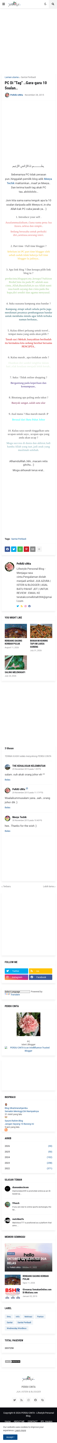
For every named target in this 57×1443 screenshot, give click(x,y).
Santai (10, 1322)
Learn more (20, 1430)
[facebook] (29, 606)
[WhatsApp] (20, 549)
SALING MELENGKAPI (15, 672)
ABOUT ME (19, 1421)
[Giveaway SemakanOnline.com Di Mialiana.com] (13, 1293)
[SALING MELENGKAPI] (16, 662)
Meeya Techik (19, 817)
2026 (28, 1146)
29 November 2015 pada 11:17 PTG (27, 793)
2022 (28, 1168)
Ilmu (9, 1316)
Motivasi (28, 1316)
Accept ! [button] (10, 1437)
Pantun (40, 1316)
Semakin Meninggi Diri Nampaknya (22, 1111)
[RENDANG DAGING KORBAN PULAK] (16, 631)
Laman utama (12, 77)
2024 (28, 1157)
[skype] (42, 1400)
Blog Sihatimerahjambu (16, 1108)
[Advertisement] (28, 40)
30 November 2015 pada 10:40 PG (27, 820)
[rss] (22, 606)
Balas (7, 779)
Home (8, 1421)
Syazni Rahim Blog (14, 1120)
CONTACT (33, 1421)
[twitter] (18, 606)
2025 (28, 1151)
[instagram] (25, 606)
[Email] (32, 549)
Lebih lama (48, 886)
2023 (28, 1163)
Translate (15, 994)
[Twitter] (13, 549)
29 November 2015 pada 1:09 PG (26, 769)
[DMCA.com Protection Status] (13, 1362)
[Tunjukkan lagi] (39, 549)
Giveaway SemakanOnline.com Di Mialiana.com (37, 1291)
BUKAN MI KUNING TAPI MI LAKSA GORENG (39, 643)
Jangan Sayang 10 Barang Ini (19, 1124)
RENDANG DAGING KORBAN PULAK (13, 642)
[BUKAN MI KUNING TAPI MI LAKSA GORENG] (41, 631)
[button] (3, 4)
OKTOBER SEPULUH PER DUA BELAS (27, 1261)
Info (17, 1316)
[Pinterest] (26, 549)
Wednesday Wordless (16, 1328)
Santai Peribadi (28, 77)
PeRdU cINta (24, 563)
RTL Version (46, 1421)
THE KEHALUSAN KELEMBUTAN (28, 765)
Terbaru (7, 886)
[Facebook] (7, 549)
